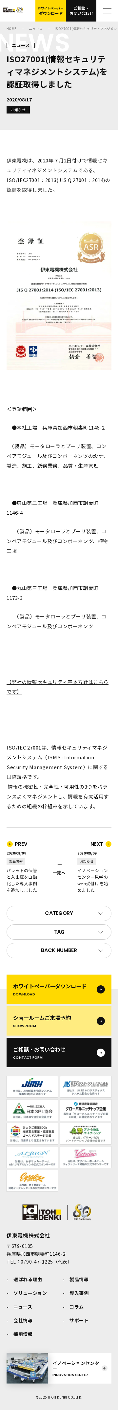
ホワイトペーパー (50, 11)
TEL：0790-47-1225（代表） (39, 1261)
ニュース (36, 28)
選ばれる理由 (27, 1279)
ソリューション (30, 1293)
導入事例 (79, 1293)
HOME (12, 28)
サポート (79, 1320)
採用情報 (23, 1334)
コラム (76, 1306)
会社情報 (23, 1320)
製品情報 (79, 1279)
